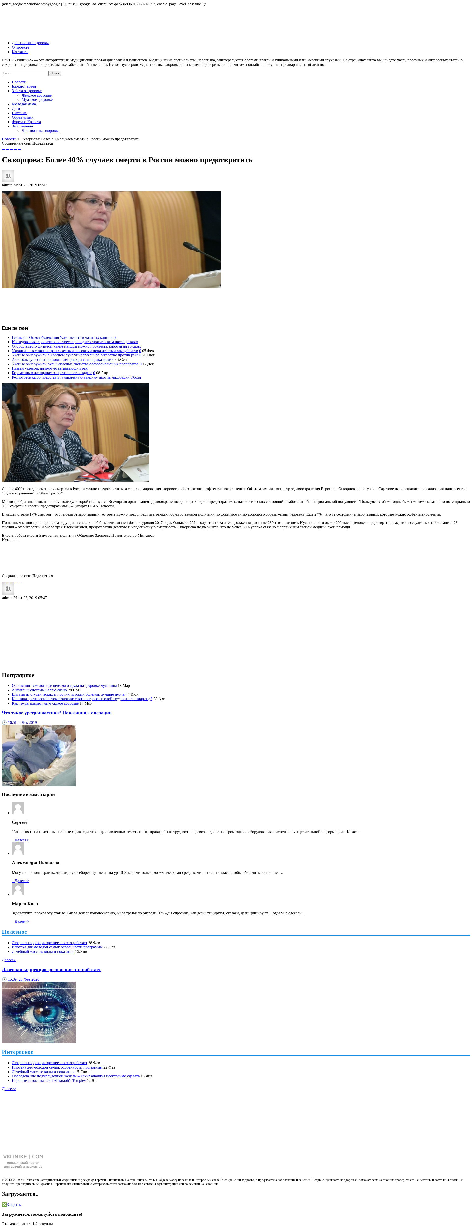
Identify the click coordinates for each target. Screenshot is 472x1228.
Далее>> (20, 840)
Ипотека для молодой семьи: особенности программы (57, 947)
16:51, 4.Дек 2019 (19, 722)
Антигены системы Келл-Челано (39, 690)
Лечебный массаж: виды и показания (43, 951)
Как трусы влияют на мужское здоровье (45, 703)
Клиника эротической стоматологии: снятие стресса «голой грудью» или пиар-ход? (82, 699)
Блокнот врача (24, 86)
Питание (19, 113)
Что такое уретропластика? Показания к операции (57, 712)
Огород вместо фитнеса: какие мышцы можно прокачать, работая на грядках (76, 346)
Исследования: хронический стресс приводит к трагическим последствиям (75, 342)
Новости (19, 82)
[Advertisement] (236, 304)
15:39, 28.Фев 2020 (20, 979)
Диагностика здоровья (30, 43)
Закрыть (11, 1204)
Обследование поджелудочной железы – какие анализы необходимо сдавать (76, 1076)
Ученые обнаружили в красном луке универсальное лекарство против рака (75, 355)
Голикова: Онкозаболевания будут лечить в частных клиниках (64, 337)
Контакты (20, 52)
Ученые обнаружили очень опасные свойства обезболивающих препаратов (75, 364)
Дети (16, 108)
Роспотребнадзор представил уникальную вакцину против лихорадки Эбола (76, 377)
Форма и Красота (26, 122)
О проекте (20, 47)
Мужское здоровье (37, 100)
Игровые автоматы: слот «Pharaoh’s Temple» (49, 1080)
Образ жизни (23, 117)
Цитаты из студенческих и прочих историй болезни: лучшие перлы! (69, 694)
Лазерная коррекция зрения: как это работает (49, 943)
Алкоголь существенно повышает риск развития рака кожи (61, 359)
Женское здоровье (37, 95)
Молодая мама (24, 104)
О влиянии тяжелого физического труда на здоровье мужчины (64, 685)
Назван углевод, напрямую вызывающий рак (50, 368)
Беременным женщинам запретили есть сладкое (52, 373)
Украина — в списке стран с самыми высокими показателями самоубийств (75, 351)
